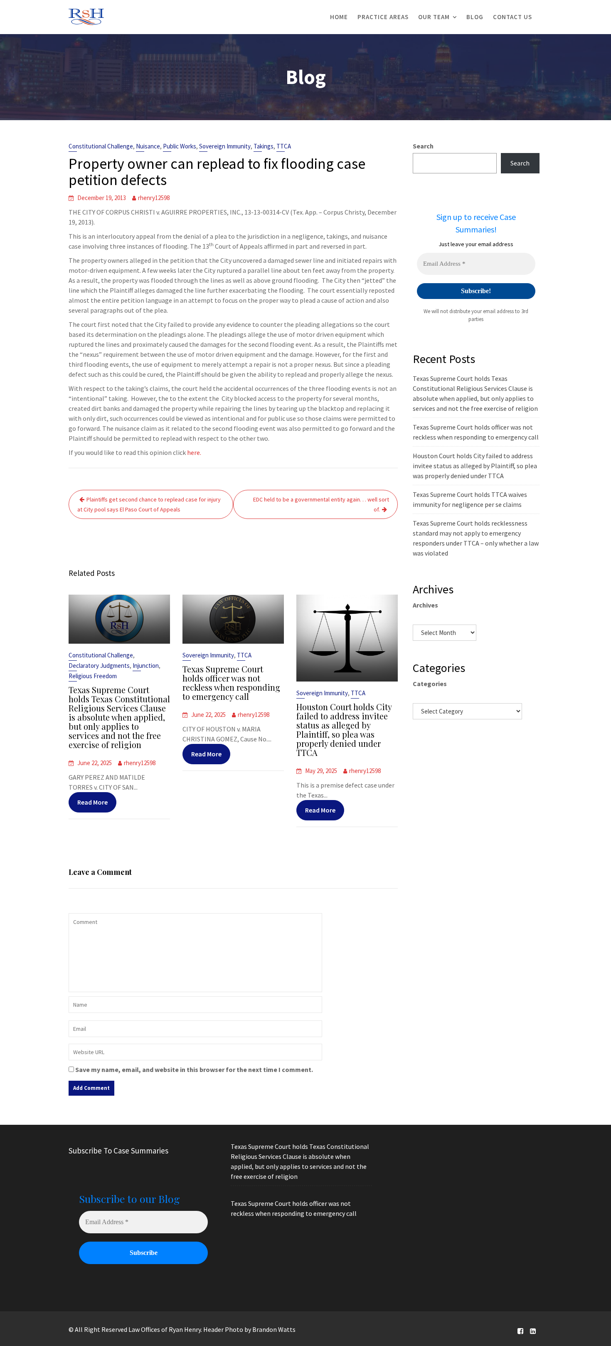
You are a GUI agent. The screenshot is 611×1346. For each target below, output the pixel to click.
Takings (263, 146)
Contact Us (512, 17)
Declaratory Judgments (99, 665)
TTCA (283, 146)
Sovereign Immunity (225, 146)
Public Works (179, 146)
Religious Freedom (93, 676)
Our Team (434, 17)
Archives (425, 605)
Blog (474, 17)
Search (423, 146)
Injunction (146, 665)
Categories (430, 683)
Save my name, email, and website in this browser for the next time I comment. (194, 1069)
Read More (92, 802)
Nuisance (148, 146)
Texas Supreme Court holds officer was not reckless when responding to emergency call (231, 682)
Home (339, 17)
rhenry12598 (154, 198)
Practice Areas (383, 17)
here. (194, 452)
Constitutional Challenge (101, 146)
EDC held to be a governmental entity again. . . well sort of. (321, 504)
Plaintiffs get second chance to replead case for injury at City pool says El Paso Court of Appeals (149, 504)
